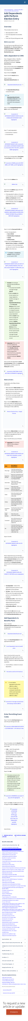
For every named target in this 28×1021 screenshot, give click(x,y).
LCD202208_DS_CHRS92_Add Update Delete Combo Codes (14, 984)
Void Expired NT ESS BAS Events (8, 929)
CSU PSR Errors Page (6, 863)
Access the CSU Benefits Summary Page (10, 847)
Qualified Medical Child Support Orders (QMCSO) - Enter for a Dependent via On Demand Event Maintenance (13, 910)
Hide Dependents (5, 892)
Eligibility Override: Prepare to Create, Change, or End (13, 869)
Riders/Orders (8, 380)
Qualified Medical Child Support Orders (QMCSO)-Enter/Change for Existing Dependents (12, 907)
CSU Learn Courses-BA (7, 960)
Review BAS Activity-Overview (8, 915)
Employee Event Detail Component (9, 935)
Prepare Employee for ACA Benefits (9, 897)
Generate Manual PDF (7, 990)
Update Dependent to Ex (7, 920)
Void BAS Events (5, 932)
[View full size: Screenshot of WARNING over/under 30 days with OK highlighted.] (14, 797)
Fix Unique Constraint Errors (7, 890)
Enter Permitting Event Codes (13, 715)
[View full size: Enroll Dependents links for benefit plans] (14, 648)
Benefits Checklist (6, 950)
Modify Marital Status (6, 895)
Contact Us (15, 1012)
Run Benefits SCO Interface (7, 919)
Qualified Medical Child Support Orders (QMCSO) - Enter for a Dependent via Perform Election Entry (13, 904)
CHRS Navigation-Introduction (8, 979)
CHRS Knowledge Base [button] (7, 1)
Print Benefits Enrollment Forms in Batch (10, 900)
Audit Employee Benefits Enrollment (9, 856)
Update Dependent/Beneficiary (8, 924)
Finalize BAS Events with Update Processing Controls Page (14, 886)
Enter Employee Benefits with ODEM (9, 874)
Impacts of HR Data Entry (7, 893)
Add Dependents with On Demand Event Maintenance (13, 851)
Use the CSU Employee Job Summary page (10, 927)
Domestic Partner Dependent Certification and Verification (14, 868)
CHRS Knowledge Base (8, 9)
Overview (7, 26)
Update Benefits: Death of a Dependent (10, 922)
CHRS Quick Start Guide (7, 977)
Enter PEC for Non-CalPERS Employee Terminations (12, 879)
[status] (14, 100)
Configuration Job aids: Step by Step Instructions (12, 946)
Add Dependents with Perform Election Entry (13, 16)
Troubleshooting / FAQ (7, 954)
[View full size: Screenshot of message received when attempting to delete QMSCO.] (14, 705)
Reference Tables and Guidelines (9, 971)
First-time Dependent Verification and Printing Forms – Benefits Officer (13, 888)
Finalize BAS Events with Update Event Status (11, 884)
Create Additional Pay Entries (8, 980)
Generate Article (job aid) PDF (9, 993)
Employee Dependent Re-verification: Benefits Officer (13, 871)
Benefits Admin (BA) (19, 9)
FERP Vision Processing (7, 881)
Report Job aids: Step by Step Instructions (12, 942)
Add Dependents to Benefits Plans (11, 619)
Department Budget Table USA (8, 982)
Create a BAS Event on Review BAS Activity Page (12, 861)
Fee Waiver (5, 957)
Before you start (9, 42)
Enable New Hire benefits (7, 873)
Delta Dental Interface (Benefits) (8, 866)
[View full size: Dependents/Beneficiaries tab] (14, 85)
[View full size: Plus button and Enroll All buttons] (14, 674)
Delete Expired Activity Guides (8, 864)
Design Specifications (7, 967)
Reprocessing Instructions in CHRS (9, 912)
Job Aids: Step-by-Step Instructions (11, 11)
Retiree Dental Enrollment (7, 914)
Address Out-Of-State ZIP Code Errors (10, 853)
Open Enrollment (6, 939)
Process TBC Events (6, 902)
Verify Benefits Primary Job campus (9, 930)
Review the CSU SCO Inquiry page (9, 917)
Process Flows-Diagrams (8, 964)
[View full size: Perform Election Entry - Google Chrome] (14, 419)
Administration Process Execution (9, 854)
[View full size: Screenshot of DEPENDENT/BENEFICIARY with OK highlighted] (14, 546)
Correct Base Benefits (6, 859)
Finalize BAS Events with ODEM (8, 882)
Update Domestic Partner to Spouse (9, 925)
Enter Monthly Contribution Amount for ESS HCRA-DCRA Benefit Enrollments (13, 877)
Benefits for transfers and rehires (9, 858)
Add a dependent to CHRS (14, 55)
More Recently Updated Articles (8, 986)
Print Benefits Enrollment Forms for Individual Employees (13, 898)
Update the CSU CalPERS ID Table (8, 934)
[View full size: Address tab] (14, 184)
